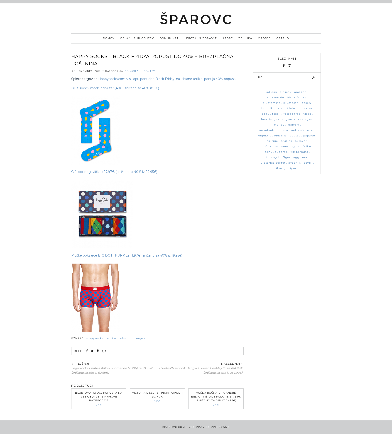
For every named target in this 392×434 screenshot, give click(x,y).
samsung (288, 146)
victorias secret (273, 163)
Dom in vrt (169, 38)
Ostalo (283, 38)
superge (281, 152)
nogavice (143, 338)
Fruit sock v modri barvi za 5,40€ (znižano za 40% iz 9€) (115, 88)
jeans (291, 119)
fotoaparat (292, 114)
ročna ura (270, 146)
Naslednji (230, 363)
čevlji (308, 163)
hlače (307, 114)
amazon (300, 92)
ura (304, 157)
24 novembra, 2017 (86, 71)
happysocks (94, 338)
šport (294, 168)
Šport (228, 38)
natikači (297, 130)
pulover (301, 141)
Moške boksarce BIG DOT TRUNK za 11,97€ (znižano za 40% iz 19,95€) (127, 255)
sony (268, 152)
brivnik (267, 108)
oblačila (280, 135)
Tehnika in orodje (255, 38)
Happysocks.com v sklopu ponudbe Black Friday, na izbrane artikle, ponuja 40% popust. (167, 79)
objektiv (265, 135)
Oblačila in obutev (137, 38)
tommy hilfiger (278, 157)
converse (305, 108)
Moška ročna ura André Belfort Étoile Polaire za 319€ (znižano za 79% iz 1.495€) (216, 396)
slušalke (304, 146)
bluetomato (271, 103)
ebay (266, 114)
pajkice (309, 135)
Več (99, 405)
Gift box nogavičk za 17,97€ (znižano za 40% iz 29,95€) (114, 172)
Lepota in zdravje (200, 38)
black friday (296, 97)
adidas (272, 92)
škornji (281, 168)
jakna (279, 119)
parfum (272, 141)
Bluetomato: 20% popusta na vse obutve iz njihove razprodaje (98, 396)
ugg (296, 157)
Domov (109, 38)
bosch (306, 103)
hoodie (266, 119)
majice (279, 125)
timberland (300, 152)
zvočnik (294, 163)
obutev (295, 135)
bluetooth (291, 103)
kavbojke (305, 119)
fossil (276, 114)
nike (310, 130)
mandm (293, 125)
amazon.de (275, 97)
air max (286, 92)
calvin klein (285, 108)
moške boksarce (120, 338)
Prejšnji (81, 363)
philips (286, 141)
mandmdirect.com (273, 130)
